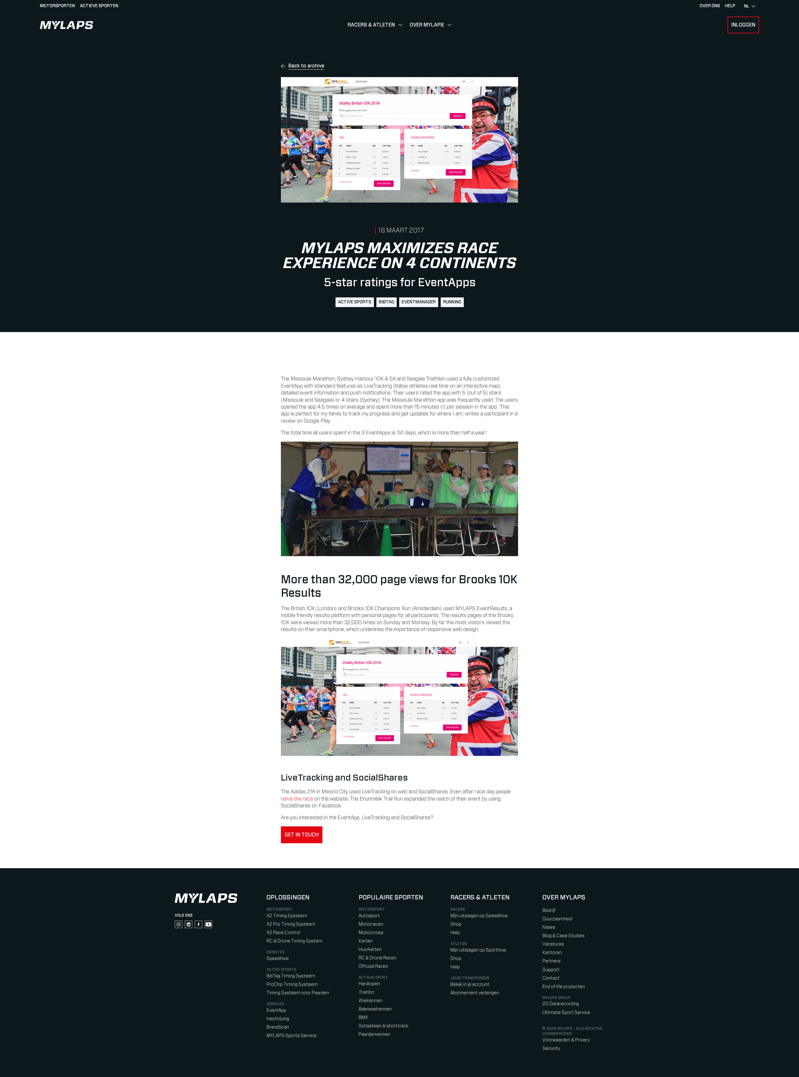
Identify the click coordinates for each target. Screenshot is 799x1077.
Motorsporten (57, 6)
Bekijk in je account (469, 984)
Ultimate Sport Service (566, 1012)
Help (455, 932)
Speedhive (278, 958)
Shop (455, 924)
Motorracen (371, 924)
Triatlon (366, 992)
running (452, 302)
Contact (551, 978)
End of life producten (563, 986)
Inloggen (743, 24)
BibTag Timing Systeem (291, 976)
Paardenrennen (374, 1034)
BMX (363, 1017)
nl (746, 6)
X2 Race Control (283, 932)
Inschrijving (278, 1018)
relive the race (297, 798)
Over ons (710, 6)
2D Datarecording (560, 1003)
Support (550, 969)
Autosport (369, 915)
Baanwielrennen (375, 1009)
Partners (551, 961)
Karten (366, 941)
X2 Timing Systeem (287, 915)
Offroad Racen (373, 966)
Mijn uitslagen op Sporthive (478, 950)
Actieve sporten (99, 6)
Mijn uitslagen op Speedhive (479, 915)
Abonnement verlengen (474, 993)
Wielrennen (370, 1000)
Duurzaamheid (557, 919)
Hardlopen (369, 984)
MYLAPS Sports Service (291, 1035)
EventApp (276, 1010)
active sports (354, 302)
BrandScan (278, 1027)
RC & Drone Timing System (294, 941)
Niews (548, 927)
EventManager (419, 302)
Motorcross (371, 932)
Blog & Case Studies (563, 935)
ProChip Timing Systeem (292, 984)
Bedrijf (549, 910)
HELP (730, 6)
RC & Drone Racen (377, 958)
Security (551, 1048)
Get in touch (302, 834)
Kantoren (552, 952)
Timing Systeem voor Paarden (298, 993)
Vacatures (553, 944)
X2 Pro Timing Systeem (291, 924)
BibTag (386, 302)
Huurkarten (370, 949)
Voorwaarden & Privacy (566, 1040)
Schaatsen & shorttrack (383, 1026)
